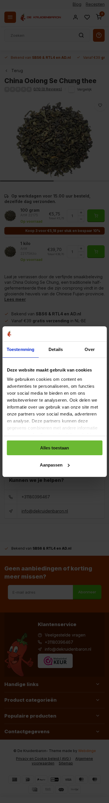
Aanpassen (51, 464)
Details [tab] (56, 349)
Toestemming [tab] (20, 349)
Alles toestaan (54, 447)
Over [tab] (89, 349)
